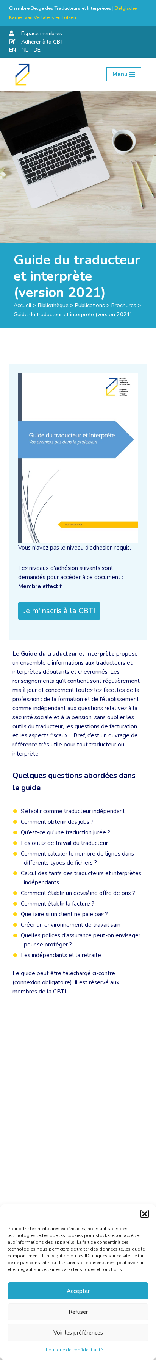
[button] (144, 1214)
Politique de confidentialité (74, 1350)
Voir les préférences (78, 1333)
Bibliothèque (53, 305)
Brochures (123, 305)
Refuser (78, 1312)
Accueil (22, 305)
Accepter (78, 1291)
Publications (90, 305)
